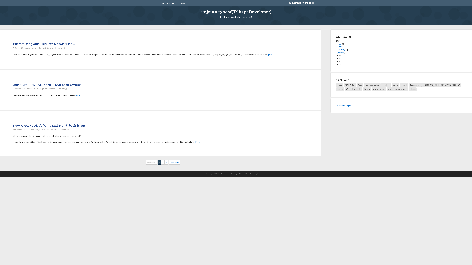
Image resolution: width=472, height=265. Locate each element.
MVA (348, 88)
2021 (342, 47)
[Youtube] (299, 3)
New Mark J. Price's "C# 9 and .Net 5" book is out (49, 125)
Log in (264, 174)
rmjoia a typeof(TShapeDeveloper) (236, 12)
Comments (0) (60, 48)
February (341, 49)
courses (395, 85)
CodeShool (385, 85)
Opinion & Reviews (46, 48)
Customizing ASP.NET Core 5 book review (44, 44)
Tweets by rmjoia (343, 105)
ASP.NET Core (350, 85)
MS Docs (340, 89)
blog (366, 85)
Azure (360, 85)
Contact (182, 3)
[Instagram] (293, 3)
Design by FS (254, 174)
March (340, 47)
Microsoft (427, 84)
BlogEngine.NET (236, 174)
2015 (338, 64)
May (339, 44)
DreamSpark (415, 85)
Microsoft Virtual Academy (447, 84)
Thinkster (367, 89)
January (340, 52)
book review (374, 85)
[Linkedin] (296, 3)
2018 (338, 58)
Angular (340, 85)
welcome (412, 89)
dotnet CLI (404, 85)
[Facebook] (309, 3)
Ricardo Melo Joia (31, 48)
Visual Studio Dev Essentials (397, 89)
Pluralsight (356, 89)
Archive (171, 3)
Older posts (174, 162)
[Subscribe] (303, 3)
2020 (338, 55)
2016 (338, 61)
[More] (271, 54)
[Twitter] (306, 3)
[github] (290, 3)
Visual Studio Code (378, 89)
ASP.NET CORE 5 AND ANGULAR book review (47, 85)
